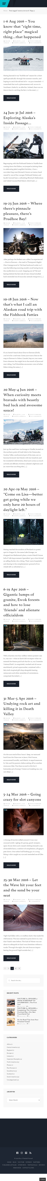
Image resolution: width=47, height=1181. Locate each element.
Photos (9, 1065)
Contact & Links (28, 1168)
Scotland (10, 1074)
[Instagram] (21, 1153)
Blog (14, 1162)
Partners (36, 1162)
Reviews (42, 1165)
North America (20, 42)
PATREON (29, 1162)
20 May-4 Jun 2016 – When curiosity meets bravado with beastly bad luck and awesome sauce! (22, 400)
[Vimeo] (26, 1153)
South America (12, 1077)
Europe (9, 1053)
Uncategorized (11, 1080)
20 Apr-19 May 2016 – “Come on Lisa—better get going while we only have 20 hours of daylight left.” (23, 499)
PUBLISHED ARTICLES (9, 1165)
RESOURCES (17, 1168)
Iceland (9, 1056)
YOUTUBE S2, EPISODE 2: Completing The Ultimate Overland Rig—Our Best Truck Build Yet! (27, 1011)
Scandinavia (11, 1071)
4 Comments (35, 805)
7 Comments (35, 901)
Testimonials (32, 1165)
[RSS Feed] (30, 1153)
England (9, 1050)
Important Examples (13, 1059)
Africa (9, 1044)
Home (5, 11)
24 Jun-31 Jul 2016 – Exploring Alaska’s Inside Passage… (19, 117)
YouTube (21, 1162)
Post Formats (11, 1068)
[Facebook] (17, 1153)
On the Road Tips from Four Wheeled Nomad (27, 1021)
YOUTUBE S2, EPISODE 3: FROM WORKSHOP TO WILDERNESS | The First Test (27, 1001)
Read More (11, 98)
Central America (12, 1047)
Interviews (22, 1165)
